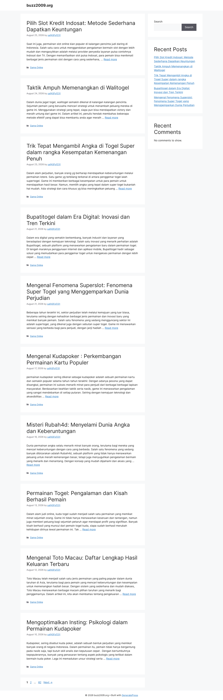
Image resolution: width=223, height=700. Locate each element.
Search (158, 21)
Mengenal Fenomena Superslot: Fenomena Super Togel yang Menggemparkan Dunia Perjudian (79, 291)
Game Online (36, 67)
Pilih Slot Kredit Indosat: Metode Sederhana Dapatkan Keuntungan (81, 26)
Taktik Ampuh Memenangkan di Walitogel (78, 87)
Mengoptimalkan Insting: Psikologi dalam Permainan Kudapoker (77, 625)
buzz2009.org (40, 5)
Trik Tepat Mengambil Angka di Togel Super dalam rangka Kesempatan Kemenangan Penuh (81, 152)
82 (40, 682)
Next (48, 682)
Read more (110, 59)
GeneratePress (130, 695)
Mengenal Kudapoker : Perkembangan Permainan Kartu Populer (74, 359)
